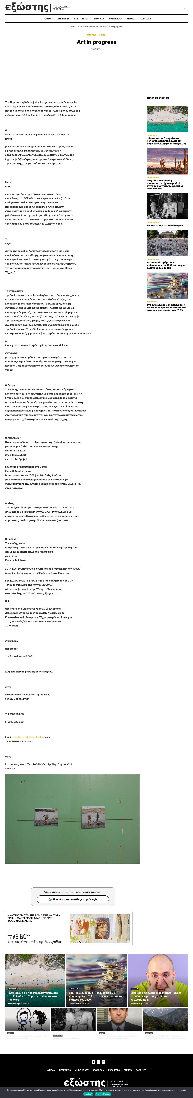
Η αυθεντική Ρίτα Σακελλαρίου (165, 225)
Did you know (153, 177)
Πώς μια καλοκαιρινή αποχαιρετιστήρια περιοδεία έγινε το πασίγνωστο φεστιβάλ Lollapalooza (165, 184)
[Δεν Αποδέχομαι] (189, 1092)
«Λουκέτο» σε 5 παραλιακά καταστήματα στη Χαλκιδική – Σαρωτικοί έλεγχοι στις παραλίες (166, 141)
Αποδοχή (88, 1094)
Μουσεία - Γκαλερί (99, 26)
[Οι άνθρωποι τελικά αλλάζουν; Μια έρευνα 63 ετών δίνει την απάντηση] (27, 1019)
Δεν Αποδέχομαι (103, 1094)
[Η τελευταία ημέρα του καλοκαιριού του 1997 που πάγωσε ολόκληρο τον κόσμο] (167, 243)
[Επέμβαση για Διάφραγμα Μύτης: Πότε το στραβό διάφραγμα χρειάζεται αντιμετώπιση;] (158, 980)
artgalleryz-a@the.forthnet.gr (28, 737)
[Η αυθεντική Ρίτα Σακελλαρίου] (167, 206)
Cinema (102, 1033)
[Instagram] (98, 1062)
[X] (103, 1062)
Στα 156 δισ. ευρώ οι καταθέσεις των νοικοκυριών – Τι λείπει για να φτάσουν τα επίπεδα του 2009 (167, 308)
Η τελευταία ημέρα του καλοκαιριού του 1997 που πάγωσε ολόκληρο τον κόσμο (167, 265)
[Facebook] (93, 1062)
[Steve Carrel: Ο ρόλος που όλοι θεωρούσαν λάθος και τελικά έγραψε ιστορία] (119, 1019)
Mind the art (83, 26)
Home (73, 26)
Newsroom (152, 135)
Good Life (135, 989)
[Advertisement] (96, 76)
